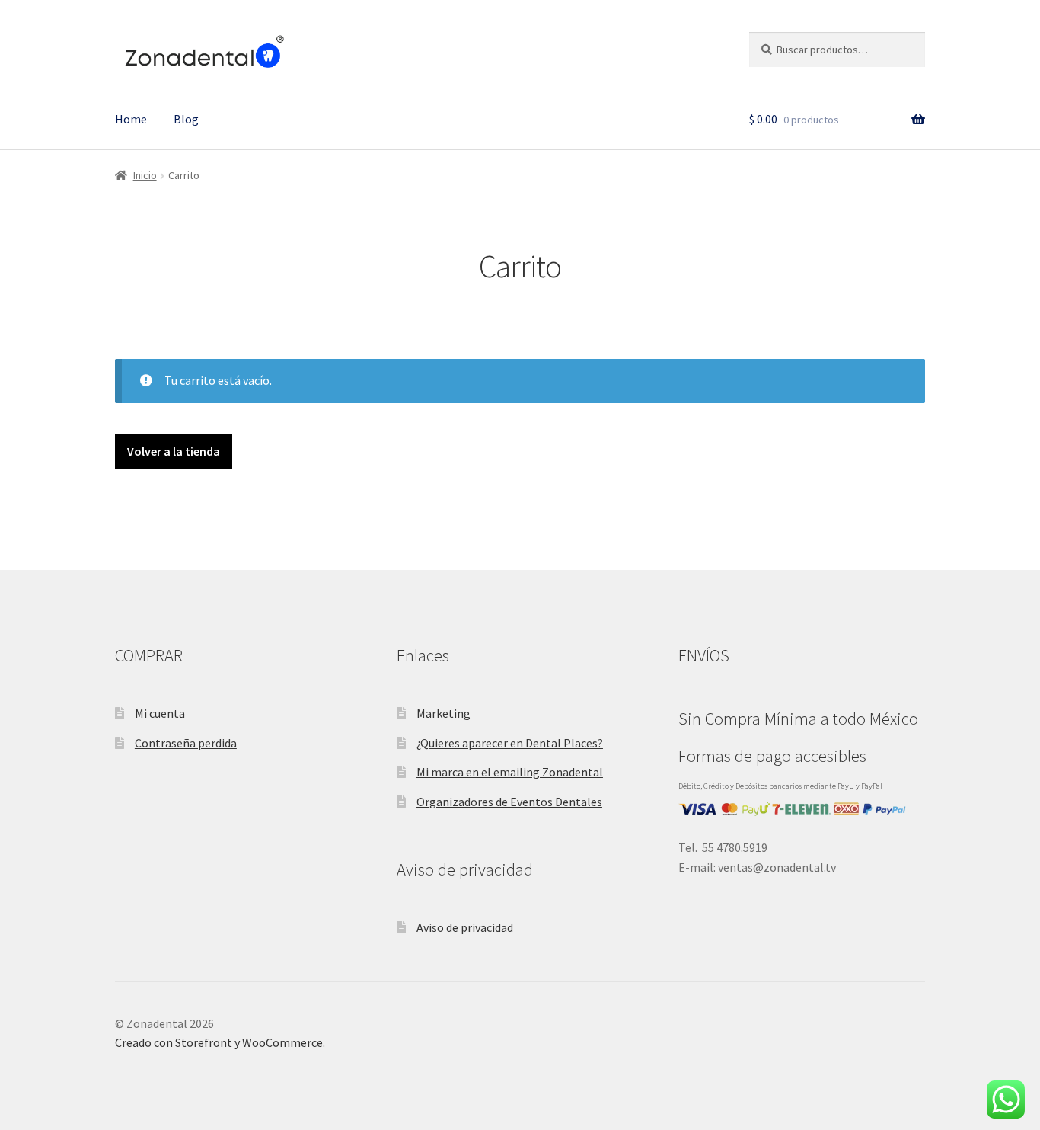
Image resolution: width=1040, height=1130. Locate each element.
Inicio (145, 175)
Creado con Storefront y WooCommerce (219, 1042)
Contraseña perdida (186, 743)
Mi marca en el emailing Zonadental (509, 771)
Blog (186, 118)
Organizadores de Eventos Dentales (509, 801)
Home (131, 118)
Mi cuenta (160, 713)
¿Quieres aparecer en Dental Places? (509, 743)
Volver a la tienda (173, 451)
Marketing (443, 713)
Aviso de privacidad (464, 927)
